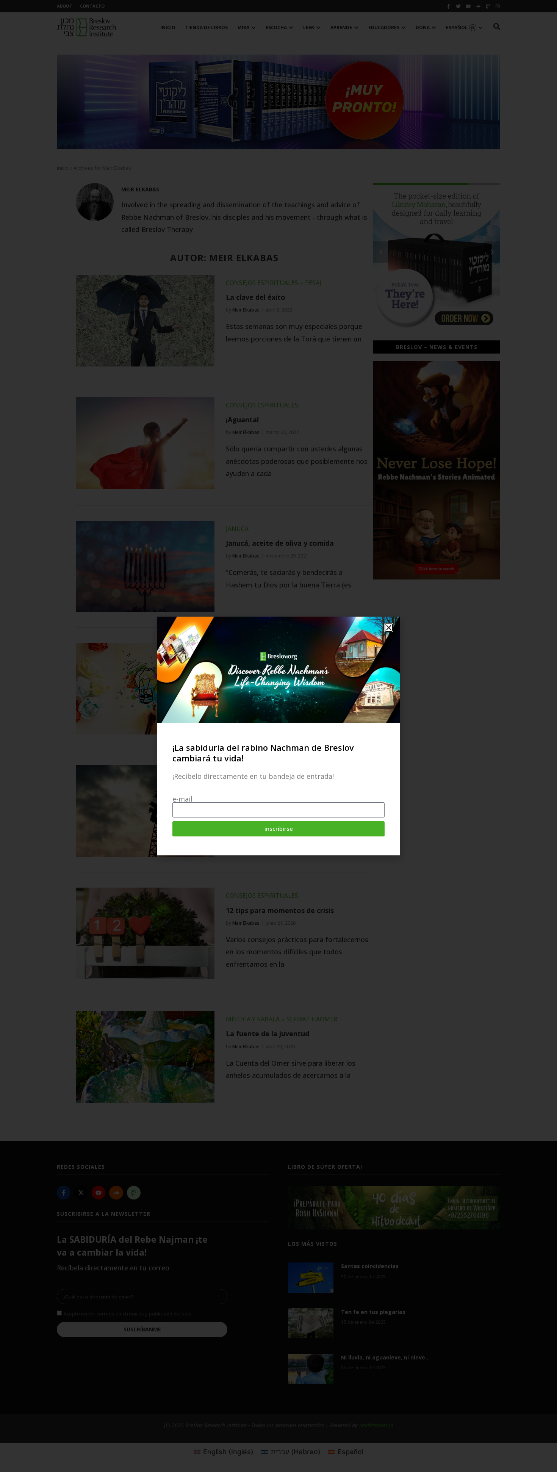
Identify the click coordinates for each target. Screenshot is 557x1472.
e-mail (182, 799)
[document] (278, 736)
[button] (388, 627)
